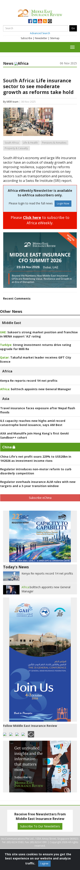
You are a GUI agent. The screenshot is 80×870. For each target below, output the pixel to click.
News (8, 63)
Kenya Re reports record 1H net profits (28, 381)
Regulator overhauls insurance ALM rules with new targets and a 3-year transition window (37, 484)
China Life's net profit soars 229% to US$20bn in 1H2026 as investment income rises (35, 459)
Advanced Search (40, 33)
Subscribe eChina (40, 498)
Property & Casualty (16, 148)
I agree (44, 863)
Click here (32, 217)
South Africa (12, 142)
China (7, 447)
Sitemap (54, 38)
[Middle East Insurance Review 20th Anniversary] (40, 12)
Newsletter (41, 38)
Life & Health (30, 142)
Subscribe (26, 38)
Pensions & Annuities (54, 142)
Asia (5, 398)
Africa (7, 371)
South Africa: (19, 80)
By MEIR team (10, 101)
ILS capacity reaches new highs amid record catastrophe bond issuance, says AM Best (32, 423)
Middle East (11, 322)
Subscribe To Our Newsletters (40, 826)
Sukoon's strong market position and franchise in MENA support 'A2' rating (39, 334)
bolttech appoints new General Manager (35, 389)
